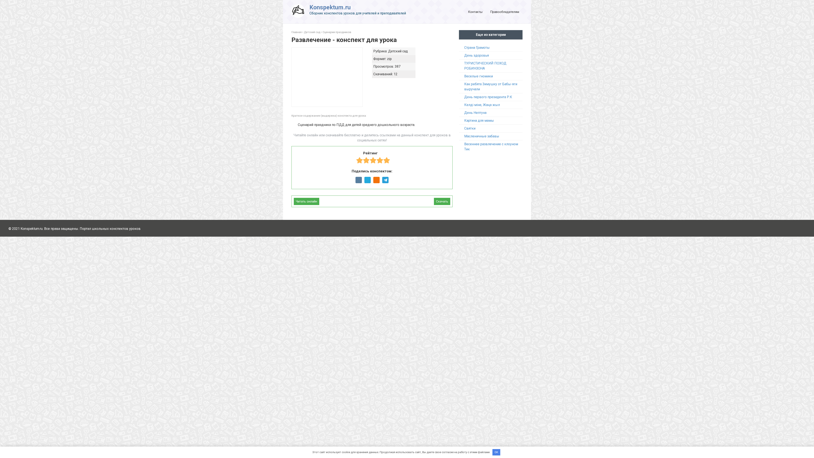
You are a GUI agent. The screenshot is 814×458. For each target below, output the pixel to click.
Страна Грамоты (477, 48)
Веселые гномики (478, 76)
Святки (469, 128)
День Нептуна (475, 113)
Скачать (442, 201)
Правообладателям (504, 12)
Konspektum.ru (330, 7)
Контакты (475, 12)
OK (496, 452)
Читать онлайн (306, 201)
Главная (296, 32)
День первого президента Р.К (488, 97)
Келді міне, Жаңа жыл (482, 105)
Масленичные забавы (481, 136)
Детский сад (312, 32)
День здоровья (476, 55)
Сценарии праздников (337, 32)
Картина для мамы (479, 121)
